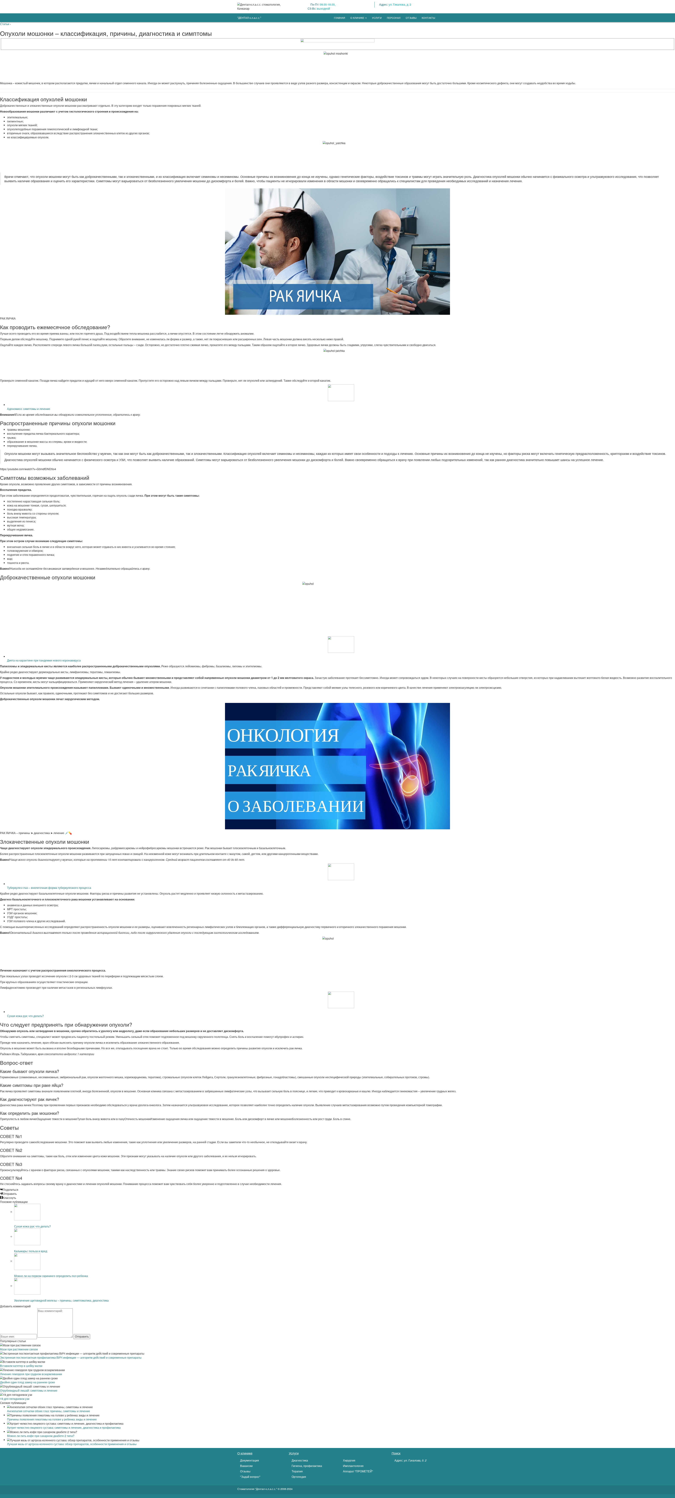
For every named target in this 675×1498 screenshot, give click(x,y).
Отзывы (244, 1471)
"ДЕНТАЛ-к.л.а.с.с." (249, 17)
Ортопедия (298, 1477)
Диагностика (299, 1460)
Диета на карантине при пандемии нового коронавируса (44, 660)
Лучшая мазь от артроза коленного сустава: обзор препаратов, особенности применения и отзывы (72, 1444)
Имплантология (353, 1466)
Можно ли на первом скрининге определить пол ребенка (51, 1276)
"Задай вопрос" (249, 1477)
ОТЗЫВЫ (411, 17)
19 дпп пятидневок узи (14, 1399)
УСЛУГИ (377, 17)
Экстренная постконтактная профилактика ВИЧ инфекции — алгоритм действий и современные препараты (71, 1357)
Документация (249, 1460)
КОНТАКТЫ (428, 17)
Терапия (297, 1471)
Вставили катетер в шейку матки (21, 1366)
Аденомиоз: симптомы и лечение (28, 409)
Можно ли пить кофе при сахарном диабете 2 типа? (40, 1436)
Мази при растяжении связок (19, 1349)
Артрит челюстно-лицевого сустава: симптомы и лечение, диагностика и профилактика (64, 1427)
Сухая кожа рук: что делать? (25, 1016)
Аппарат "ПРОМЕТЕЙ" (357, 1471)
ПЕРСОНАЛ (393, 17)
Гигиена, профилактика (306, 1466)
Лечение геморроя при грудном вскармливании (31, 1374)
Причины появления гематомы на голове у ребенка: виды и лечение (52, 1419)
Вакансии (246, 1466)
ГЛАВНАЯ (339, 17)
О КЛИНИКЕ (357, 17)
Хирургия (348, 1460)
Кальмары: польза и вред (30, 1251)
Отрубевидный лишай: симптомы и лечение (28, 1390)
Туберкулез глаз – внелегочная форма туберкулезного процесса (49, 888)
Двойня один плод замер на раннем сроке (27, 1382)
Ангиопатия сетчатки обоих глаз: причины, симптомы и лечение (48, 1411)
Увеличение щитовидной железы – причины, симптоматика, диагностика (61, 1300)
